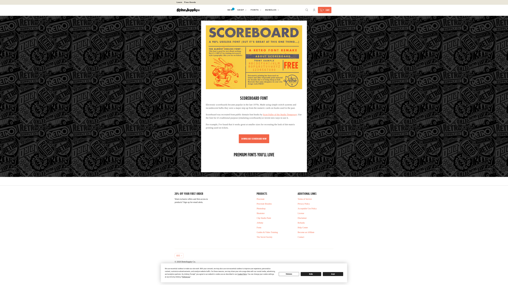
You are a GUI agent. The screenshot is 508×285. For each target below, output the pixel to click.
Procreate (260, 199)
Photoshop (261, 208)
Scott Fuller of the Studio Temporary (280, 114)
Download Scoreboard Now (254, 138)
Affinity (260, 223)
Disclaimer (302, 218)
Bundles (271, 10)
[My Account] (314, 10)
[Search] (306, 10)
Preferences (289, 274)
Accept (333, 274)
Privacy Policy (304, 204)
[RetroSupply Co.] (188, 10)
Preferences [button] (186, 277)
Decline (311, 274)
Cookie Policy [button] (242, 274)
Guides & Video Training (267, 232)
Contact (301, 237)
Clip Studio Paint (264, 218)
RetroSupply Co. (189, 262)
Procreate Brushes (264, 204)
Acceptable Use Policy (307, 208)
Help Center (303, 227)
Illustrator (261, 213)
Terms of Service (305, 199)
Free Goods (190, 2)
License (301, 213)
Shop (240, 10)
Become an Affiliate (306, 232)
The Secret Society (264, 237)
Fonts (255, 10)
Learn (179, 2)
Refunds (301, 223)
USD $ (178, 255)
